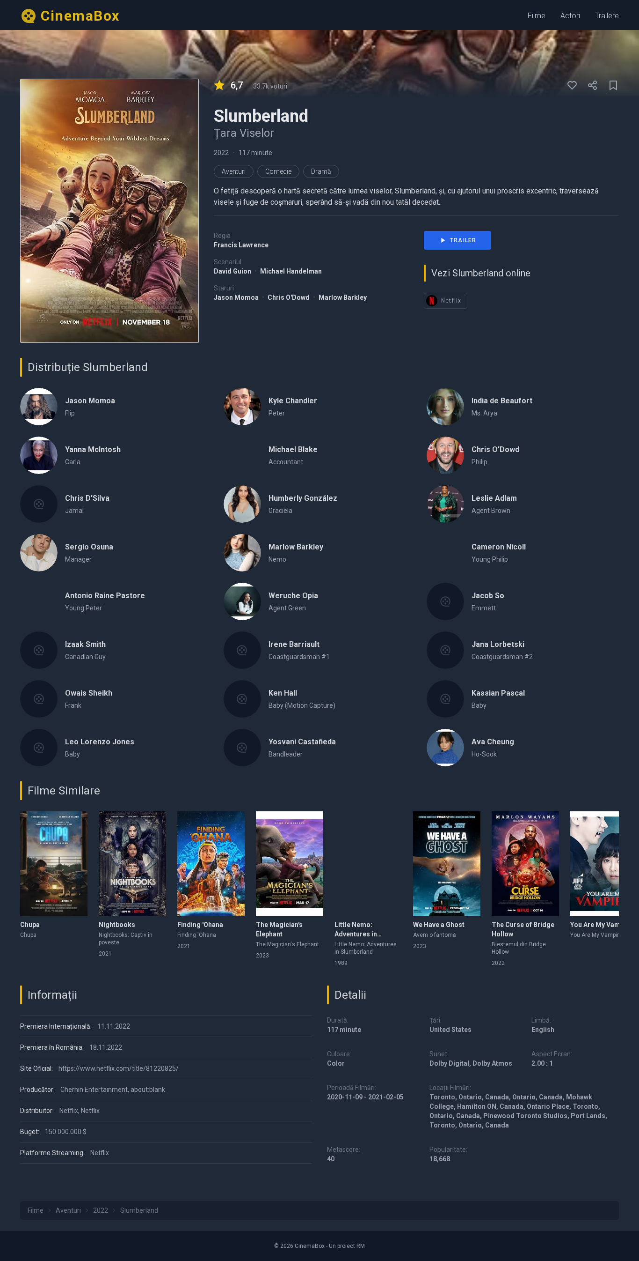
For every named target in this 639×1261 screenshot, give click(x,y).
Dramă (321, 171)
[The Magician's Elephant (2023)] (289, 863)
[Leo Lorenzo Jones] (39, 747)
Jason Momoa (237, 297)
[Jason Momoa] (39, 406)
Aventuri (234, 171)
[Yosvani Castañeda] (242, 747)
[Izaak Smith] (39, 650)
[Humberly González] (242, 504)
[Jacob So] (445, 601)
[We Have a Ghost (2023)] (446, 863)
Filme (536, 15)
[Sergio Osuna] (39, 552)
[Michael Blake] (242, 455)
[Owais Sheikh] (39, 699)
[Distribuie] (592, 85)
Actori (570, 15)
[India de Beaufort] (445, 406)
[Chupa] (53, 863)
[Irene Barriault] (242, 650)
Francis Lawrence (241, 245)
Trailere (607, 15)
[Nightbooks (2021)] (132, 863)
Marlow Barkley (343, 297)
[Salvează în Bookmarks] (613, 85)
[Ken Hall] (242, 699)
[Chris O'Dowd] (445, 455)
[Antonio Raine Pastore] (39, 601)
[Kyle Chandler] (242, 406)
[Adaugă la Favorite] (572, 85)
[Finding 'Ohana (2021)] (211, 863)
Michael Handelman (291, 271)
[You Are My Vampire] (604, 863)
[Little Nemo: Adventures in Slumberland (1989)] (368, 863)
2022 (221, 152)
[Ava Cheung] (445, 747)
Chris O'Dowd (289, 297)
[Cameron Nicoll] (445, 552)
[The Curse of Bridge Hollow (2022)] (525, 863)
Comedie (278, 171)
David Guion (233, 271)
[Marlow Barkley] (242, 552)
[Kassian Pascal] (445, 699)
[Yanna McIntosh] (39, 455)
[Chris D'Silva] (39, 504)
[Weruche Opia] (242, 601)
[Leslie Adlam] (445, 504)
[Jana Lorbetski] (445, 650)
